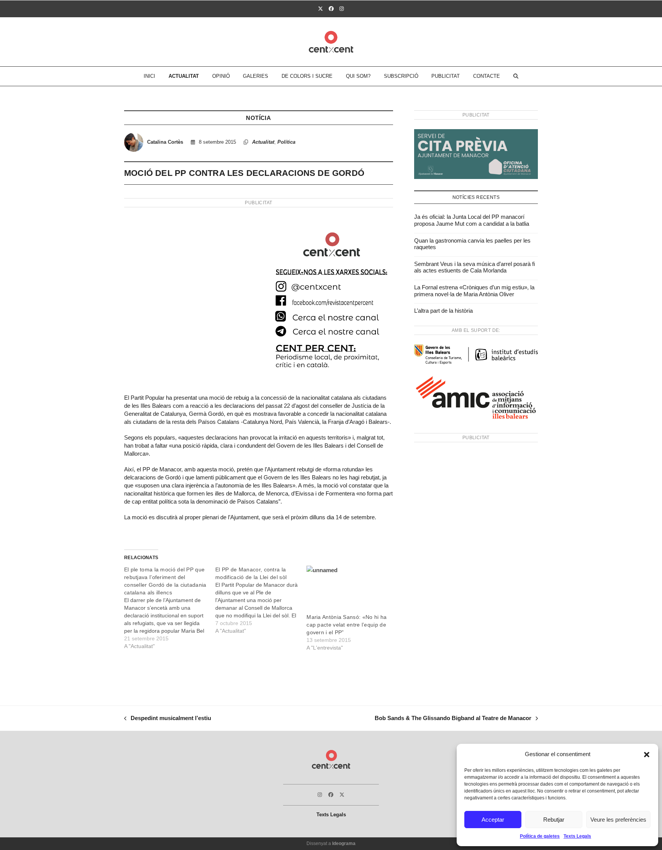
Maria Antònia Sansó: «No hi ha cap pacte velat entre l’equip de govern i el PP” (346, 624)
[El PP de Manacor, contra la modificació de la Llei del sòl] (260, 600)
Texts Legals (577, 836)
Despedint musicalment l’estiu (167, 719)
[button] (647, 754)
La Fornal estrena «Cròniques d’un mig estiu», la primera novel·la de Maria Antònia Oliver (474, 290)
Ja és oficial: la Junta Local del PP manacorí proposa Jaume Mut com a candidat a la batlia (471, 220)
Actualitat (263, 142)
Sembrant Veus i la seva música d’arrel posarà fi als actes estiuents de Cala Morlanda (474, 267)
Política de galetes (540, 836)
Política (286, 142)
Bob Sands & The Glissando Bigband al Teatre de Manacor (453, 719)
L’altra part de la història (443, 310)
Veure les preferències (618, 819)
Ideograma (344, 843)
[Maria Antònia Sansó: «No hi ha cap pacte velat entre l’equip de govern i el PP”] (348, 590)
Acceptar (493, 819)
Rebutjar (553, 819)
